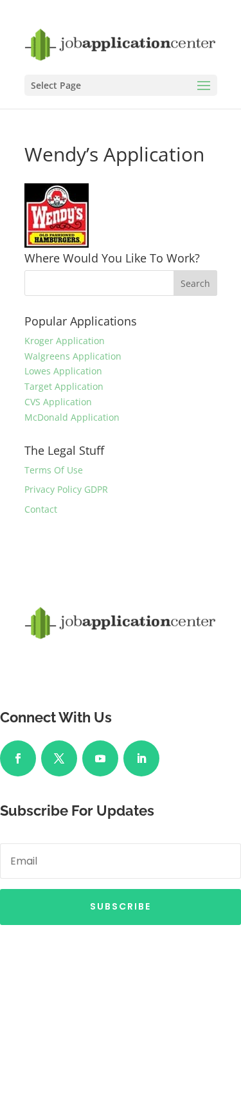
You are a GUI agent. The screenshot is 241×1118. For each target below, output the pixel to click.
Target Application (63, 386)
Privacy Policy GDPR (66, 489)
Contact (40, 509)
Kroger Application (64, 340)
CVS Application (58, 402)
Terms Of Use (53, 470)
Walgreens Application (72, 356)
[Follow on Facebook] (18, 758)
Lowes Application (63, 371)
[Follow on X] (59, 758)
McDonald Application (72, 417)
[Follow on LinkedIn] (141, 758)
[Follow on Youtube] (100, 758)
